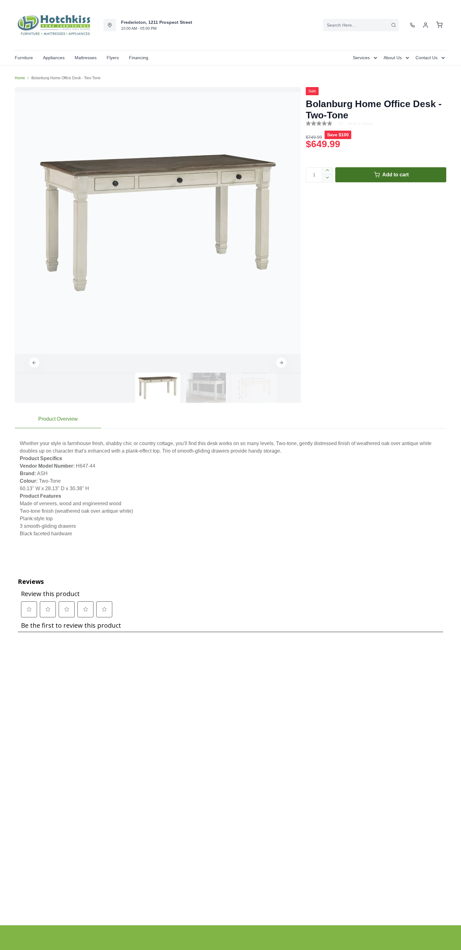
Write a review (360, 124)
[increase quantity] (327, 171)
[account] (425, 25)
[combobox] (361, 25)
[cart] (439, 25)
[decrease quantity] (327, 178)
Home (20, 78)
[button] (34, 363)
